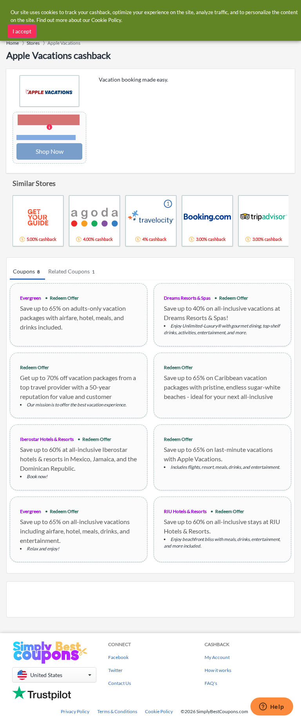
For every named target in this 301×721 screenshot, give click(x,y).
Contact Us (119, 683)
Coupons (26, 271)
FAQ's (211, 683)
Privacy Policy (75, 711)
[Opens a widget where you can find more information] (271, 707)
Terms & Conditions (117, 711)
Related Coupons (71, 271)
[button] (49, 128)
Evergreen (30, 298)
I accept (22, 31)
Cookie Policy (159, 711)
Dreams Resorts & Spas (187, 298)
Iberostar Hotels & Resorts (47, 439)
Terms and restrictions (46, 137)
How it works (218, 670)
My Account (217, 657)
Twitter (115, 670)
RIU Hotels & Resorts (185, 511)
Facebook (118, 657)
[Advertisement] (150, 599)
